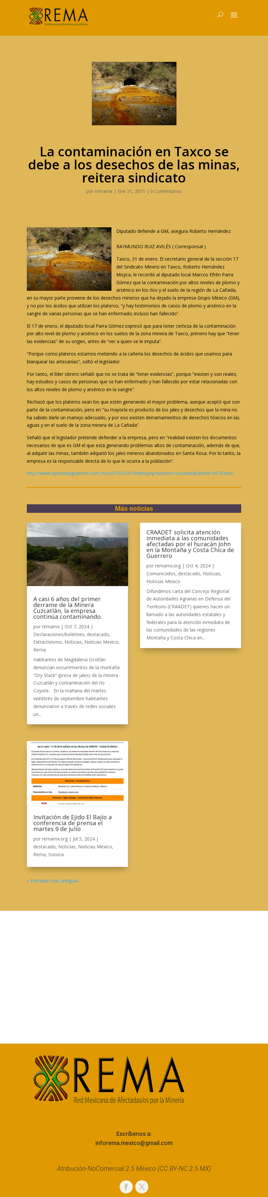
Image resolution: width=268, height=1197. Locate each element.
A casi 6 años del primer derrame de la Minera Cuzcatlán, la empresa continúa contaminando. (67, 607)
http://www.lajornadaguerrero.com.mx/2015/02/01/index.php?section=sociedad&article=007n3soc (130, 473)
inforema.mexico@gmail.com (134, 1142)
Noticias (73, 642)
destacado (98, 634)
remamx (103, 191)
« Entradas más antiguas (53, 880)
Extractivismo (47, 642)
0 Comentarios (166, 191)
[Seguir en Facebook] (126, 1186)
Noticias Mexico (101, 642)
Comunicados (161, 573)
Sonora (56, 854)
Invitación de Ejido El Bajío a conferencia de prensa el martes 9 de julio (72, 823)
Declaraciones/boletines (58, 634)
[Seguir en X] (141, 1186)
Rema (39, 650)
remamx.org (55, 839)
